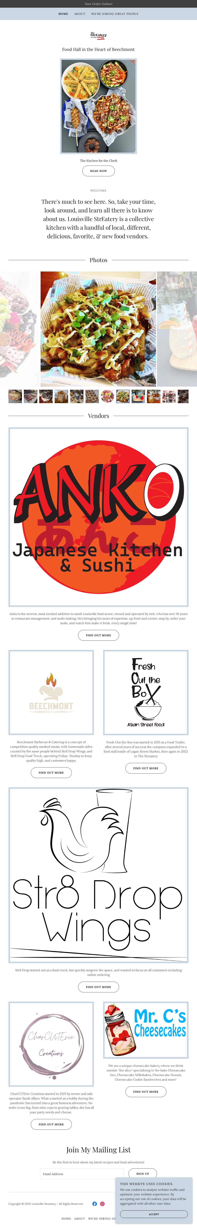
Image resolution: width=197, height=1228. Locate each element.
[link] (98, 35)
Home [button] (66, 1218)
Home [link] (63, 14)
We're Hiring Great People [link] (115, 14)
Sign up (142, 1173)
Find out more (98, 635)
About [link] (79, 14)
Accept (154, 1214)
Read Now (98, 171)
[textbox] (82, 1173)
